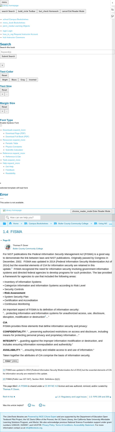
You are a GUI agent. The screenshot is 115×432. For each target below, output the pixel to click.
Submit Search (8, 56)
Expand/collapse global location (110, 223)
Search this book (7, 47)
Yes (33, 405)
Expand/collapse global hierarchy (6, 223)
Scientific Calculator (14, 150)
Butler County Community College (73, 223)
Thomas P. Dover (11, 389)
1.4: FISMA (22, 386)
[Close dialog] (2, 198)
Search (7, 218)
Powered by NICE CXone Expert (42, 416)
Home (16, 223)
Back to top (8, 397)
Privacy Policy (48, 425)
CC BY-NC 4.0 (51, 386)
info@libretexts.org (33, 428)
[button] (10, 170)
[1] (4, 370)
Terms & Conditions (64, 425)
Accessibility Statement (84, 425)
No (44, 405)
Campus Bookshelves (38, 223)
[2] (4, 379)
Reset (4, 75)
